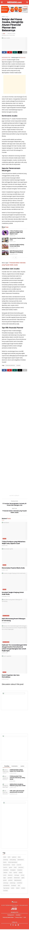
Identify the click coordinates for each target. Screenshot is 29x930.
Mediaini (10, 875)
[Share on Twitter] (19, 52)
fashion (5, 867)
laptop (20, 872)
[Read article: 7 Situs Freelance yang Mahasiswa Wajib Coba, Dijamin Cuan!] (5, 232)
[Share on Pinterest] (9, 52)
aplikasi (14, 857)
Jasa (10, 872)
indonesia (5, 870)
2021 (9, 857)
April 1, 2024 (12, 241)
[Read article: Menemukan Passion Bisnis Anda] (5, 240)
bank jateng (13, 859)
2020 (4, 857)
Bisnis (7, 16)
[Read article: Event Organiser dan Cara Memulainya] (14, 664)
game (10, 867)
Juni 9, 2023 (5, 652)
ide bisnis (20, 867)
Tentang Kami (10, 915)
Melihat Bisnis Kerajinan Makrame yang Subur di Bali (17, 785)
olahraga (16, 875)
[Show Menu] (2, 2)
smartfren (19, 882)
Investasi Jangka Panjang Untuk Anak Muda (17, 245)
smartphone (6, 885)
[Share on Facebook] (4, 52)
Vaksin (17, 888)
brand (13, 864)
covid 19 (19, 864)
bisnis (4, 862)
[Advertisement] (14, 84)
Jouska (18, 365)
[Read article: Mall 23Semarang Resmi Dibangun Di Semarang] (5, 252)
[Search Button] (27, 2)
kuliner (15, 872)
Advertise (18, 915)
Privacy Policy (18, 917)
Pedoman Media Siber (8, 917)
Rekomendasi (17, 880)
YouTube (5, 890)
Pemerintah (17, 877)
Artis (19, 857)
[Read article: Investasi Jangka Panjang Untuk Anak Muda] (5, 246)
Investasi (19, 870)
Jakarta (5, 872)
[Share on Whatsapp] (14, 52)
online (22, 875)
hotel (15, 867)
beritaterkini (21, 859)
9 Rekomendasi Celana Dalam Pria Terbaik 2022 (16, 770)
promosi (10, 880)
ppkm (23, 877)
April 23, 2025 (5, 679)
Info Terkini (6, 615)
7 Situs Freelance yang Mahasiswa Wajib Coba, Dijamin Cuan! (16, 232)
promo (4, 880)
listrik (4, 875)
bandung (5, 859)
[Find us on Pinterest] (18, 925)
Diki (4, 33)
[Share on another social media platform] (25, 52)
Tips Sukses (6, 888)
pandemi (10, 877)
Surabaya (13, 885)
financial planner (10, 365)
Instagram (12, 870)
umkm (12, 888)
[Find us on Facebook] (10, 925)
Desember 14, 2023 (14, 247)
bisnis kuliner (6, 864)
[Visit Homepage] (14, 2)
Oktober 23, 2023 (13, 254)
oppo (4, 877)
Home (3, 16)
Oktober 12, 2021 (11, 33)
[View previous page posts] (13, 258)
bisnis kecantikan (12, 862)
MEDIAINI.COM (6, 57)
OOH (25, 917)
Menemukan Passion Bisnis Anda (13, 568)
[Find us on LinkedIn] (15, 925)
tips (19, 885)
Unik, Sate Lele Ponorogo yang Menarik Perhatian (17, 791)
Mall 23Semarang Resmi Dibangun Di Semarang (16, 251)
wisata (23, 888)
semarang (12, 882)
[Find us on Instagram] (13, 925)
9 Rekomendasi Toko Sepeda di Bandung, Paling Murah (17, 777)
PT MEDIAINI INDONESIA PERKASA (11, 905)
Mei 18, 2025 (12, 235)
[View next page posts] (16, 258)
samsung (5, 882)
